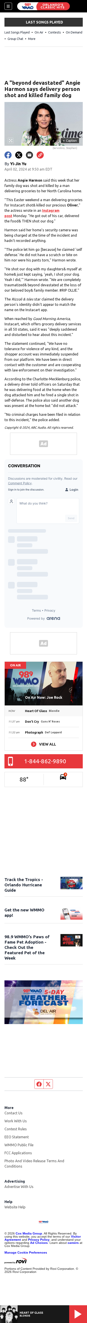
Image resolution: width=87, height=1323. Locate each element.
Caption (70, 140)
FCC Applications (18, 1153)
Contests (54, 32)
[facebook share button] (8, 155)
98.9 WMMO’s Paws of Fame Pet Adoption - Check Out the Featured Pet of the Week (27, 947)
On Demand (74, 32)
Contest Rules (15, 1129)
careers (73, 1242)
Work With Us (15, 1121)
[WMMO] (43, 6)
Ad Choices (39, 1242)
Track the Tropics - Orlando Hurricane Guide (23, 885)
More (31, 39)
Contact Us (13, 1113)
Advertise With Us (18, 1187)
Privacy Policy (39, 1239)
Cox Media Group (29, 1233)
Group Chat (15, 39)
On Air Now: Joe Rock (43, 697)
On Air (39, 32)
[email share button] (29, 155)
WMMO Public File (18, 1145)
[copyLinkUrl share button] (40, 155)
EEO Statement (16, 1137)
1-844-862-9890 (45, 761)
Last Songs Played (17, 32)
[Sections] (8, 6)
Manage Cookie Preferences (25, 1252)
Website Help (14, 1207)
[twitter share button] (18, 155)
